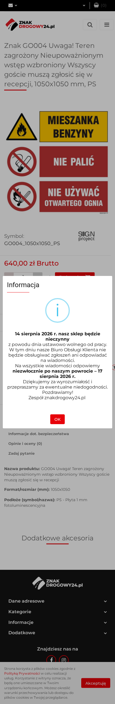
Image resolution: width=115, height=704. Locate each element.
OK (57, 419)
